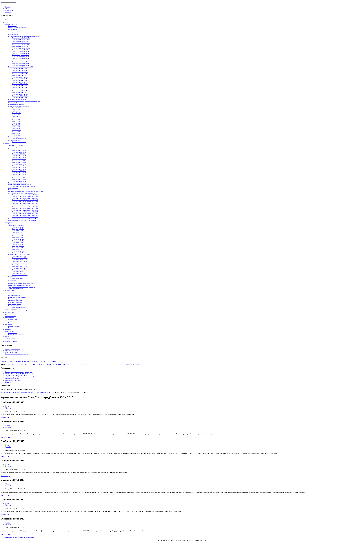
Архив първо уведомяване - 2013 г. (20, 58)
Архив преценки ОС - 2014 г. (19, 169)
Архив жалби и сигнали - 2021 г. (19, 256)
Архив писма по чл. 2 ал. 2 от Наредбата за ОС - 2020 (25, 203)
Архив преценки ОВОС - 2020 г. (20, 77)
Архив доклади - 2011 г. (18, 251)
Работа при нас (8, 339)
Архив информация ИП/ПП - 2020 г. (21, 46)
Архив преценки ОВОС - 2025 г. (20, 68)
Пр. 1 (51, 364)
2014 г (107, 364)
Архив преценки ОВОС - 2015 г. (20, 85)
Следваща (27, 537)
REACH (10, 321)
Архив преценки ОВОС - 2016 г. (20, 84)
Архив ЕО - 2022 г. (16, 113)
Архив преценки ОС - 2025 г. (19, 150)
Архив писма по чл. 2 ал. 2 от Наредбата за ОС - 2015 (25, 212)
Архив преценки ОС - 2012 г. (19, 172)
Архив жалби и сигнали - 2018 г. (19, 261)
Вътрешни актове (12, 328)
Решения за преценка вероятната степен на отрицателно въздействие (24, 148)
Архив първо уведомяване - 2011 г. (20, 60)
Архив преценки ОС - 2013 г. (19, 171)
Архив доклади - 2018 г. (18, 239)
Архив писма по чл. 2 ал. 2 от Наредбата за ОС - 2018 (25, 206)
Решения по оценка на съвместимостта (17, 183)
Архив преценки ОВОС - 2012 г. (20, 90)
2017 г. (92, 364)
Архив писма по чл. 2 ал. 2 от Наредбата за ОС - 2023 (25, 198)
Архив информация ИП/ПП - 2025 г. (21, 38)
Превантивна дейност (10, 32)
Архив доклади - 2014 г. (18, 246)
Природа (7, 143)
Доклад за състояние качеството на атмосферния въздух (21, 287)
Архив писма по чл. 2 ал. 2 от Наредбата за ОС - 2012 (25, 217)
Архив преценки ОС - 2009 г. (19, 177)
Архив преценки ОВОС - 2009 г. (20, 96)
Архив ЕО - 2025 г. (16, 108)
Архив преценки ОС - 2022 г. (19, 155)
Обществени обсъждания (14, 189)
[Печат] (7, 406)
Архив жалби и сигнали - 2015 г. (19, 266)
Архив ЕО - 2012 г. (16, 130)
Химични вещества (9, 317)
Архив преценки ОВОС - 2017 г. (20, 82)
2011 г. (123, 364)
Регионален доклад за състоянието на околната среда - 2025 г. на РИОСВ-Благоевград (28, 361)
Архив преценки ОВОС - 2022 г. (20, 73)
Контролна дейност (9, 222)
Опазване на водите (9, 290)
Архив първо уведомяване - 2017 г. (20, 51)
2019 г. (73, 364)
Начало (6, 22)
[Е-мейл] (8, 408)
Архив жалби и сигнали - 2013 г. (19, 270)
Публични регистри (13, 34)
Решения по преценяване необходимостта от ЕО (19, 106)
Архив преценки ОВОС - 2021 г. (20, 75)
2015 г (102, 364)
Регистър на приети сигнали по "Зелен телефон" (19, 254)
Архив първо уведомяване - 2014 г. (20, 56)
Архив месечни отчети (17, 278)
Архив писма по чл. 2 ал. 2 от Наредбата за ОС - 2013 (25, 215)
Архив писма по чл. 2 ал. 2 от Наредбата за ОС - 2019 (25, 205)
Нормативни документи (14, 326)
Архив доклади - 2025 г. (18, 227)
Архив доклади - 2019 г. (18, 237)
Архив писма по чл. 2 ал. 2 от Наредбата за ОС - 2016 (25, 210)
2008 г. (138, 364)
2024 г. (8, 364)
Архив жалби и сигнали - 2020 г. (19, 258)
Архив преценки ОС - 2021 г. (19, 157)
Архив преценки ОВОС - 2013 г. (20, 89)
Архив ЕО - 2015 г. (16, 125)
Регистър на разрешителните (15, 302)
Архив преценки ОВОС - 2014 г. (20, 87)
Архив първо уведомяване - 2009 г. (20, 65)
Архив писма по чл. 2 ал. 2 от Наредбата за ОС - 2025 (25, 194)
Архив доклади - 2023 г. (18, 230)
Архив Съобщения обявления (19, 142)
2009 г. (133, 364)
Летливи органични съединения (15, 288)
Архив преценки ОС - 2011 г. (19, 174)
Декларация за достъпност (11, 341)
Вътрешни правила (12, 333)
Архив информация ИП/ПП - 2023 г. (21, 41)
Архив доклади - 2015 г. (18, 244)
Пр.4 (16, 364)
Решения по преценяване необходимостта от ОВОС (20, 67)
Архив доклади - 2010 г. (18, 252)
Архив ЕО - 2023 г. (16, 111)
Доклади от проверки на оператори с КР (17, 310)
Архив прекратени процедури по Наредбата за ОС (24, 186)
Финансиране (8, 329)
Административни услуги (11, 24)
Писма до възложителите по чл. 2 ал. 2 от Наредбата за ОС (22, 193)
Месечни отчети (12, 276)
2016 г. (97, 364)
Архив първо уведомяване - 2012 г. (20, 61)
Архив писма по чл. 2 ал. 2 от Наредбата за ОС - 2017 (25, 208)
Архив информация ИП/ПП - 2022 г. (21, 43)
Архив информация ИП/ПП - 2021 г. (21, 44)
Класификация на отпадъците (15, 300)
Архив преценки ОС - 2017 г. (19, 164)
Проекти (7, 336)
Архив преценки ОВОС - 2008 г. (20, 97)
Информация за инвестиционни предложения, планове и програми (24, 36)
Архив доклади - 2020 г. (18, 235)
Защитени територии (13, 147)
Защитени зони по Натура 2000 (15, 145)
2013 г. (112, 364)
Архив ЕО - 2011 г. (16, 131)
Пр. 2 (38, 364)
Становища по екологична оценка (16, 104)
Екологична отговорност (10, 316)
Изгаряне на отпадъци (13, 299)
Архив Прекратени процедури (19, 138)
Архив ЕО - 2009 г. (16, 135)
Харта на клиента (12, 26)
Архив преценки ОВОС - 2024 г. (20, 70)
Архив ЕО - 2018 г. (16, 119)
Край (32, 537)
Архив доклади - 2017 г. (18, 241)
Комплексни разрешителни (11, 309)
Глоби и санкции (12, 280)
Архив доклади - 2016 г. (18, 242)
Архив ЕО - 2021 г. (16, 114)
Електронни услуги (12, 29)
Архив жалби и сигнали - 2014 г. (19, 268)
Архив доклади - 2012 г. (18, 249)
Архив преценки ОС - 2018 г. (19, 162)
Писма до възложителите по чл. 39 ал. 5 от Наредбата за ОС (22, 218)
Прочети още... (5, 417)
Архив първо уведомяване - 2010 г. (20, 63)
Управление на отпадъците (11, 293)
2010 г (128, 364)
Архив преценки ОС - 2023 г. (19, 154)
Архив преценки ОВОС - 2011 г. (20, 92)
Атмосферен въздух (9, 281)
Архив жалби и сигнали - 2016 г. (19, 264)
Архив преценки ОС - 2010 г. (19, 176)
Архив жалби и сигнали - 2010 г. (19, 275)
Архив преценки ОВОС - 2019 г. (20, 79)
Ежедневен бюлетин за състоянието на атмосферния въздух (22, 283)
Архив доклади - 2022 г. (18, 232)
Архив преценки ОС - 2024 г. (19, 152)
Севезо (10, 322)
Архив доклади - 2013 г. (18, 247)
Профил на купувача (9, 331)
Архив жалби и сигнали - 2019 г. (19, 259)
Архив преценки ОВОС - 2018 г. (20, 80)
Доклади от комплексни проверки (16, 225)
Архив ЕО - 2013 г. (16, 128)
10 (23, 537)
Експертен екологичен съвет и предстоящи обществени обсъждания (24, 101)
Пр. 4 (29, 364)
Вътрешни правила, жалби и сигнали (17, 31)
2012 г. (117, 364)
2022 (34, 364)
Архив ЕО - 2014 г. (16, 126)
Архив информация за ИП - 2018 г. (20, 50)
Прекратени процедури (13, 137)
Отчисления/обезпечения (14, 295)
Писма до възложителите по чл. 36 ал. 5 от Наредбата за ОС (22, 220)
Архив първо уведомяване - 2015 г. (20, 55)
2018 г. (87, 364)
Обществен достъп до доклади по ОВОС (18, 99)
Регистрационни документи (14, 304)
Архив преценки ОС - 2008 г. (19, 179)
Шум (6, 314)
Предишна (12, 537)
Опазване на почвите (9, 312)
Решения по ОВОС (12, 102)
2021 (46, 364)
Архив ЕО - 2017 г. (16, 121)
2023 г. (21, 364)
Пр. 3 (12, 364)
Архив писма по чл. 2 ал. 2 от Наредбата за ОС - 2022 (25, 200)
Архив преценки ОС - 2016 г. (19, 166)
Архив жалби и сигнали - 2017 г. (19, 263)
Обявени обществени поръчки (15, 334)
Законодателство (8, 324)
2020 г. (60, 364)
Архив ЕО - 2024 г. (16, 109)
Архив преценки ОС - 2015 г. (19, 167)
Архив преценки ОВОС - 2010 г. (20, 94)
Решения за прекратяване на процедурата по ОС (19, 184)
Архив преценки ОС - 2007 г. (19, 181)
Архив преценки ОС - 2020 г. (19, 159)
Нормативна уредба (13, 319)
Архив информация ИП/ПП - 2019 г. (21, 48)
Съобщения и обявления (14, 140)
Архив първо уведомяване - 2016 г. (20, 53)
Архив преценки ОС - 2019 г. (19, 160)
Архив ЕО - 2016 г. (16, 123)
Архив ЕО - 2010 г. (16, 133)
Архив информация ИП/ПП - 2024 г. (21, 39)
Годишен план (11, 223)
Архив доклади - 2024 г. (18, 229)
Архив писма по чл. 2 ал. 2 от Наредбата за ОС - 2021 (25, 201)
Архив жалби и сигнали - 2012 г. (19, 271)
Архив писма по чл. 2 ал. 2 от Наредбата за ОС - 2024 (25, 196)
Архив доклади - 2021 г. (18, 234)
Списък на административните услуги (17, 27)
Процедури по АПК (13, 188)
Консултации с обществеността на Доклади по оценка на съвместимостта (25, 191)
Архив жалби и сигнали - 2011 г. (19, 273)
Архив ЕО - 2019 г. (16, 118)
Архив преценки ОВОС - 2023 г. (20, 72)
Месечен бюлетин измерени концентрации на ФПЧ (20, 285)
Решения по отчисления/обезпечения (17, 297)
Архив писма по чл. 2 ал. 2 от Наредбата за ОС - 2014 (25, 213)
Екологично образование (10, 338)
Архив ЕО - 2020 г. (16, 116)
